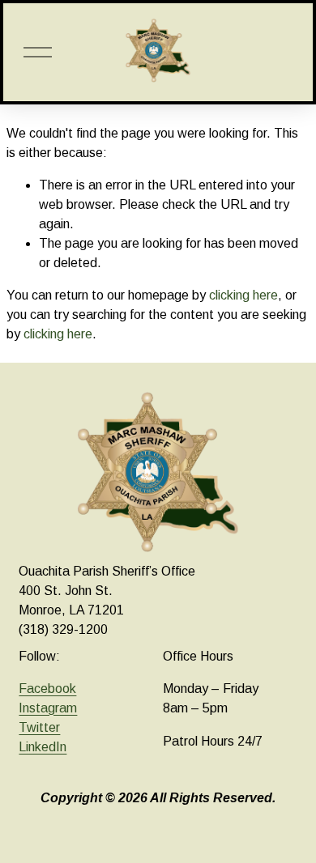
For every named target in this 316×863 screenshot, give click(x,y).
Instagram (48, 708)
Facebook (47, 688)
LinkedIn (42, 747)
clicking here (243, 295)
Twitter (39, 727)
